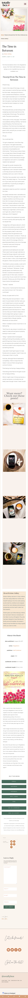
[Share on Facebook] (3, 996)
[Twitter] (12, 949)
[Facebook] (8, 949)
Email (6, 895)
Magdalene (16, 645)
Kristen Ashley (8, 54)
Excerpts (4, 56)
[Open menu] (25, 4)
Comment (7, 867)
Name (6, 888)
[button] (11, 841)
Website (6, 902)
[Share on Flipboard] (19, 996)
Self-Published (17, 650)
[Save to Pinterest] (14, 996)
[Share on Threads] (25, 996)
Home (2, 35)
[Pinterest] (19, 949)
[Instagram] (16, 949)
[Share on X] (8, 996)
